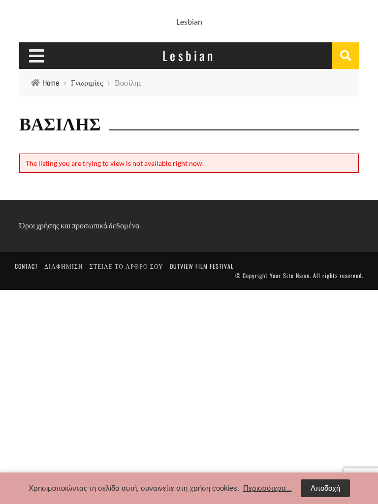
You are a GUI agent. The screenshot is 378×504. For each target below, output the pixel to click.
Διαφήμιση (63, 266)
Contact (26, 266)
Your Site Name (290, 275)
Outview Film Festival (202, 266)
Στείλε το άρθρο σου (126, 266)
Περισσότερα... (267, 488)
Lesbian (189, 21)
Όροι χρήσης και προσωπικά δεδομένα (79, 225)
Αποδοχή (325, 488)
